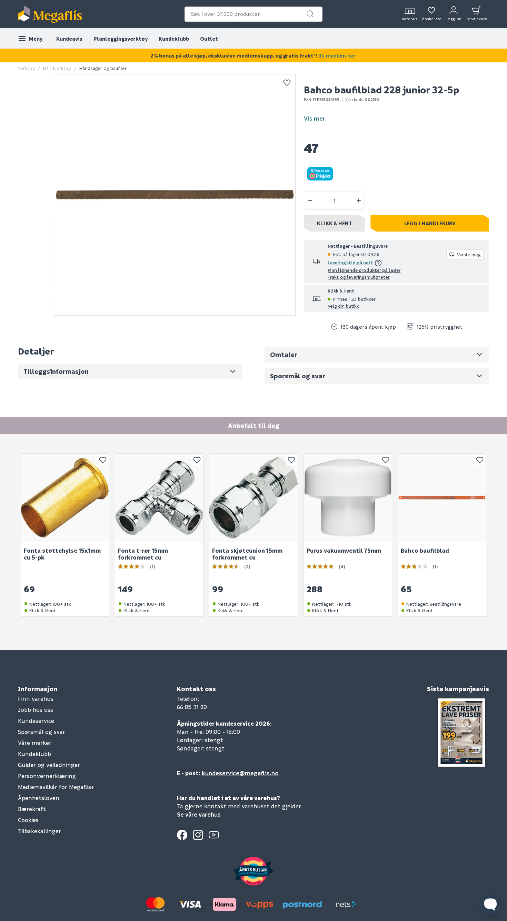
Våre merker (34, 742)
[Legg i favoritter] (286, 82)
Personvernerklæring (47, 775)
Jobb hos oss (35, 709)
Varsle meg (468, 254)
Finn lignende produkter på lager (364, 270)
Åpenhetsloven (38, 797)
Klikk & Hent (334, 223)
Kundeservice (36, 720)
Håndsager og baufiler (103, 68)
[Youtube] (214, 835)
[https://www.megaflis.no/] (50, 14)
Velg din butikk (343, 306)
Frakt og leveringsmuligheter (359, 277)
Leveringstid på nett (350, 262)
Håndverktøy (57, 68)
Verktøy (26, 68)
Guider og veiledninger (49, 764)
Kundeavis (69, 38)
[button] (310, 14)
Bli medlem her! (337, 55)
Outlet (209, 38)
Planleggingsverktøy (120, 38)
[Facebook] (182, 835)
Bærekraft (32, 808)
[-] (310, 200)
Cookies (28, 819)
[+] (359, 200)
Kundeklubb (174, 38)
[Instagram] (198, 835)
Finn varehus (35, 698)
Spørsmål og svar (41, 731)
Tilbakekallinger (39, 831)
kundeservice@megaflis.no (240, 773)
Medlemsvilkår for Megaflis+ (56, 786)
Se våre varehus (199, 814)
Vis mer (314, 118)
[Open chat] (490, 904)
